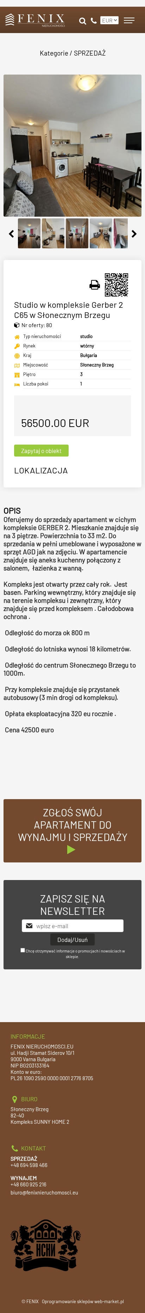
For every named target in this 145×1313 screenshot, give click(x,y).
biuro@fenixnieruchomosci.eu (44, 1192)
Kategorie (54, 53)
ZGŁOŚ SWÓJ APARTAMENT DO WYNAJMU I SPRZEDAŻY (72, 824)
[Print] (95, 285)
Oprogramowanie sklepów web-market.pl (83, 1301)
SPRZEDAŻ (90, 53)
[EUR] (109, 17)
